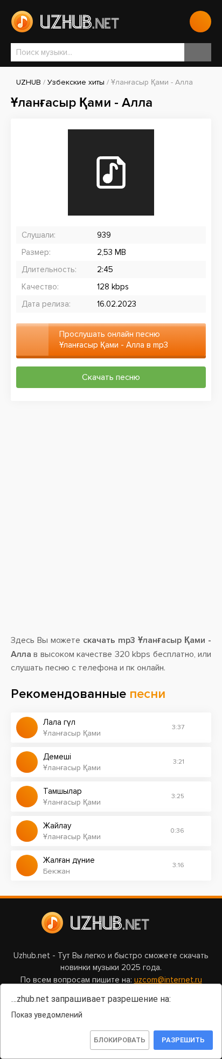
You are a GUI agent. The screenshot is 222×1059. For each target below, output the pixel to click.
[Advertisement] (111, 523)
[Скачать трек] (198, 727)
